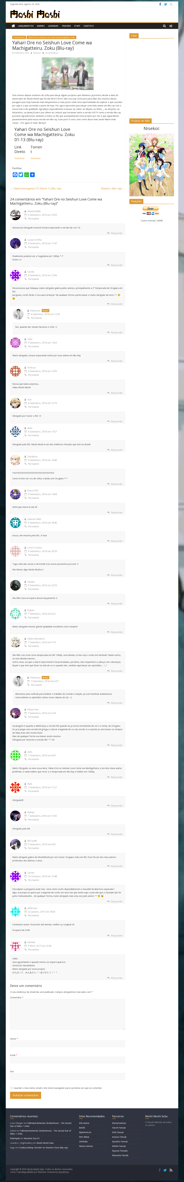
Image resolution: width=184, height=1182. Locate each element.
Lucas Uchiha (34, 239)
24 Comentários (51, 53)
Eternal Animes (119, 1123)
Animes (41, 25)
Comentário (16, 997)
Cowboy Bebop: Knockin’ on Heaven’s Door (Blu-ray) (43, 1147)
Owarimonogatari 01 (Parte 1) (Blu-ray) (35, 188)
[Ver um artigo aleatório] (171, 26)
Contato (89, 25)
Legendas (53, 25)
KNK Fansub (118, 1132)
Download (19, 158)
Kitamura (37, 53)
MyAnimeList (85, 1132)
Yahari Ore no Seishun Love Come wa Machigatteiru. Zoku (51, 37)
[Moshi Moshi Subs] (13, 26)
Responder (117, 233)
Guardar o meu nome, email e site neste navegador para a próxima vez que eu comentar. (58, 1087)
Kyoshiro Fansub (120, 1141)
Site (12, 1071)
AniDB (82, 1127)
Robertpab (15, 1138)
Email (13, 1055)
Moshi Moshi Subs (45, 1143)
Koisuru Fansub (119, 1137)
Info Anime (84, 1123)
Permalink (33, 218)
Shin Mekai (84, 1137)
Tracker (66, 25)
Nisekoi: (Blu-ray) (113, 188)
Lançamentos (25, 25)
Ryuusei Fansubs (120, 1150)
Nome (14, 1038)
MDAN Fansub (119, 1146)
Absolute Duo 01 (32, 1138)
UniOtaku (83, 1141)
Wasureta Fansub (120, 1155)
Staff (77, 25)
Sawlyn (31, 581)
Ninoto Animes (86, 1146)
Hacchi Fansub (119, 1127)
